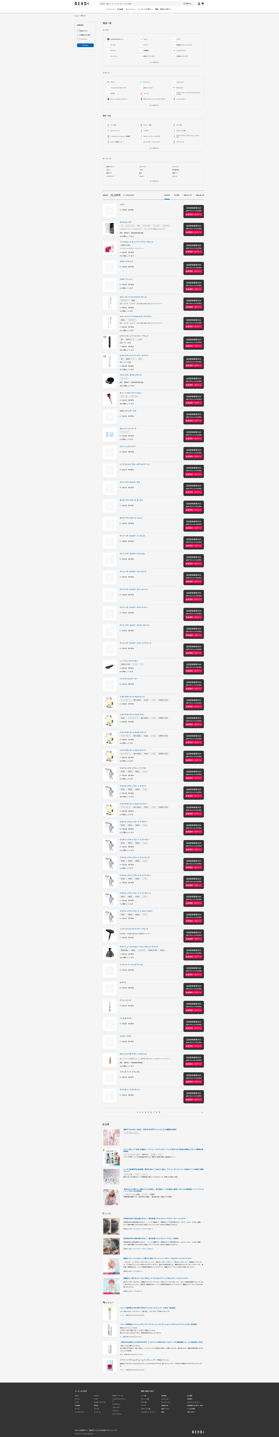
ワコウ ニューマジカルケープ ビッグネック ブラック (139, 947)
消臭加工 (130, 771)
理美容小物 (145, 1154)
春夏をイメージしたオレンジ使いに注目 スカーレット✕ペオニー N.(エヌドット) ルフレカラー (157, 1258)
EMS (139, 225)
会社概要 (189, 1396)
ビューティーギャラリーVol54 (131, 1154)
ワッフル (135, 664)
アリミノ (146, 44)
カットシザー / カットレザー (151, 142)
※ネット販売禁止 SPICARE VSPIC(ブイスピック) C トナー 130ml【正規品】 (148, 1308)
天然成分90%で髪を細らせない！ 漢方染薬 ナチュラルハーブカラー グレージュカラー (155, 1218)
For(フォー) (179, 87)
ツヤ (122, 225)
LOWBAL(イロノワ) (182, 56)
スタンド (174, 176)
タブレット (175, 166)
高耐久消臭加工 (137, 700)
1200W (140, 339)
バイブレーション (130, 225)
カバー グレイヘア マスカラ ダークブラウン (136, 316)
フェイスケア (156, 225)
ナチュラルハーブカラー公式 (141, 1229)
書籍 (162, 1412)
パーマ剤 (113, 125)
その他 (112, 93)
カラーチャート (115, 130)
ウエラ (145, 39)
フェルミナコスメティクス (118, 87)
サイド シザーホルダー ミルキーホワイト (135, 625)
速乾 (122, 339)
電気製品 (164, 1396)
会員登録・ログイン (194, 214)
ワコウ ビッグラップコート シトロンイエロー (136, 911)
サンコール (114, 56)
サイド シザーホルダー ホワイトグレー (134, 607)
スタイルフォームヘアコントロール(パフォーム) (188, 93)
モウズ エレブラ (125, 222)
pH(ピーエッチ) (147, 87)
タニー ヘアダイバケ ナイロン (131, 393)
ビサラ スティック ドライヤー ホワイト (134, 355)
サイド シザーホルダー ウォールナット (134, 589)
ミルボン (96, 1396)
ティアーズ (146, 82)
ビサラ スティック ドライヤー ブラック (134, 336)
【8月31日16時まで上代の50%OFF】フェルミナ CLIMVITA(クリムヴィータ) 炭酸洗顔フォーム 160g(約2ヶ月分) (161, 1342)
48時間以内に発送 (125, 245)
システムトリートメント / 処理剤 (120, 136)
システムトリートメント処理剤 (132, 1194)
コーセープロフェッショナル (131, 1133)
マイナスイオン (146, 225)
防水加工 (146, 700)
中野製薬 (146, 50)
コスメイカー (180, 82)
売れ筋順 (176, 195)
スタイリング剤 (180, 130)
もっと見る (153, 62)
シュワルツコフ (180, 50)
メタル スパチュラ (126, 261)
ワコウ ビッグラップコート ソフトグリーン (135, 893)
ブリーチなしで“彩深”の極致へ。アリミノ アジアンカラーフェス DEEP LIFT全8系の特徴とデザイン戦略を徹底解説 (163, 1150)
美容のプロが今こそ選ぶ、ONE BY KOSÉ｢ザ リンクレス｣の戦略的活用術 (149, 1129)
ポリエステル (142, 950)
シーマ (141, 664)
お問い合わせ (191, 1412)
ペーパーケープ (124, 432)
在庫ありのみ (84, 31)
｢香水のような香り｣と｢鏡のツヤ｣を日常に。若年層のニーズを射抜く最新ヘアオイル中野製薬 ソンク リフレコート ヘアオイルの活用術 (163, 1190)
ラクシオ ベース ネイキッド (130, 1090)
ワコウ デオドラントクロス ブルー (132, 714)
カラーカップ (124, 378)
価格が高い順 (200, 195)
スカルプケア (166, 225)
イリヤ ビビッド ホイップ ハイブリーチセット (136, 242)
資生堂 (96, 1405)
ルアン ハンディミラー (128, 446)
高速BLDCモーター (130, 339)
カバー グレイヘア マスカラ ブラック (133, 297)
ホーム (76, 15)
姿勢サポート (110, 166)
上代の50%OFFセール (117, 39)
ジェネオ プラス (125, 1018)
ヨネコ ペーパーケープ (128, 429)
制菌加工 (137, 771)
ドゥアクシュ (116, 1404)
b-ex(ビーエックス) (99, 1402)
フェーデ (146, 93)
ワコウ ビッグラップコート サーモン (133, 768)
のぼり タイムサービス (128, 411)
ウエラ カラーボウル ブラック (131, 375)
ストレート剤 (147, 125)
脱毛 (140, 173)
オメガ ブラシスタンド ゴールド (131, 500)
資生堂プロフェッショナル (184, 44)
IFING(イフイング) (148, 56)
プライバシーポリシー (193, 1402)
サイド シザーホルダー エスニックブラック (135, 643)
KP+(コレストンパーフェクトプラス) (154, 99)
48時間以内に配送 (85, 35)
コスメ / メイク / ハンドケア (151, 136)
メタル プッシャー (126, 279)
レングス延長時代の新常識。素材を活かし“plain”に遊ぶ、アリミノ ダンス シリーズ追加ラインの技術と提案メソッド (163, 1170)
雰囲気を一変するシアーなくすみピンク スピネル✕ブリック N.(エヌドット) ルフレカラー (156, 1278)
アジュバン (115, 1411)
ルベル (96, 1399)
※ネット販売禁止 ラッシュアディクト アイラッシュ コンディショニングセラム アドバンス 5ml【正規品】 (159, 1324)
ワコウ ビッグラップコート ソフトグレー (135, 839)
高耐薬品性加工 (124, 950)
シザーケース (180, 142)
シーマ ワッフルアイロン (129, 661)
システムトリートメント (148, 1412)
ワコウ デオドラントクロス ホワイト (133, 750)
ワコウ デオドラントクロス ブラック (133, 732)
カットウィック (166, 1402)
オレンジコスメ (117, 1414)
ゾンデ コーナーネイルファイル (131, 965)
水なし (108, 169)
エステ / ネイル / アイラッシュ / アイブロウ (187, 136)
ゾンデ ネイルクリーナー (129, 679)
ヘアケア (146, 130)
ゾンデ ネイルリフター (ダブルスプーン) (134, 464)
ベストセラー (84, 39)
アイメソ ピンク (125, 1000)
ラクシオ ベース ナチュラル (130, 1072)
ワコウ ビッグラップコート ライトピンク (135, 857)
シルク (122, 204)
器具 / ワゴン (165, 1409)
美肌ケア (109, 173)
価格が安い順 (188, 195)
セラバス (123, 982)
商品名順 (167, 195)
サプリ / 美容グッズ (116, 142)
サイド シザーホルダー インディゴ (132, 536)
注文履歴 (120, 9)
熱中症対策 (175, 169)
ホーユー (113, 44)
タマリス (113, 50)
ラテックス (142, 166)
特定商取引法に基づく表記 (195, 1405)
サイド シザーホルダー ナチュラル (132, 554)
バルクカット (110, 176)
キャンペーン (130, 9)
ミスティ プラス (125, 1036)
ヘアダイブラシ (134, 396)
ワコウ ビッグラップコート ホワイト (133, 786)
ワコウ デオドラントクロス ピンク (132, 697)
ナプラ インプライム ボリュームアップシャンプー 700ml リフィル (144, 1360)
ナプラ (178, 39)
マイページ (110, 9)
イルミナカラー (180, 99)
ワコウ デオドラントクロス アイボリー (134, 804)
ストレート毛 (124, 396)
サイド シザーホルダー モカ (130, 482)
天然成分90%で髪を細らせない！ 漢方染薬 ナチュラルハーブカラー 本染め (151, 1238)
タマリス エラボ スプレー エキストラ (133, 1054)
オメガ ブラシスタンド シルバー (131, 518)
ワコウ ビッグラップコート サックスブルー (135, 875)
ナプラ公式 (135, 1271)
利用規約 (189, 1399)
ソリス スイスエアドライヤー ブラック (134, 929)
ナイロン (153, 700)
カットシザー (165, 1399)
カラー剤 (179, 125)
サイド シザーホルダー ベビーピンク (133, 571)
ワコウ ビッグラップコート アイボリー (134, 822)
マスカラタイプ (124, 300)
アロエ (141, 169)
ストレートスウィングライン (119, 99)
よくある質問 (191, 1409)
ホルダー (142, 176)
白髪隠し (133, 300)
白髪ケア (174, 173)
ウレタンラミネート (126, 700)
